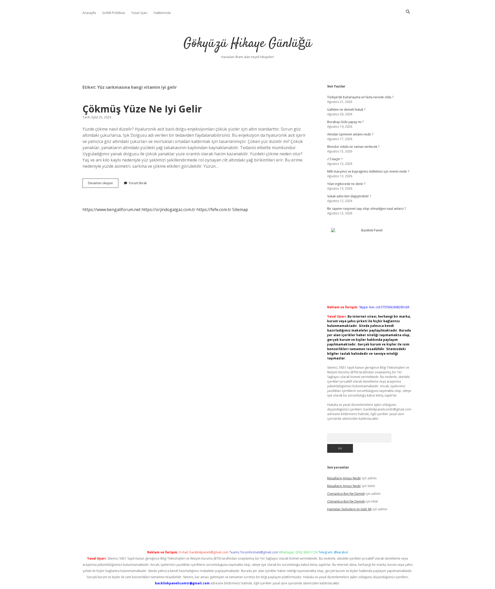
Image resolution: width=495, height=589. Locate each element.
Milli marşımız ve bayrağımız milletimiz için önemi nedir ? (368, 171)
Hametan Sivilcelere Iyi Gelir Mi (349, 509)
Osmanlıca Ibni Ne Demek (346, 493)
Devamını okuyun (103, 184)
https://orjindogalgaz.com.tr (168, 209)
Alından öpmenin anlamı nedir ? (350, 134)
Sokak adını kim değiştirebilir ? (349, 196)
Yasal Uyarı (139, 13)
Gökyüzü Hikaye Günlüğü (248, 43)
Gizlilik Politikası (113, 13)
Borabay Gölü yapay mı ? (345, 122)
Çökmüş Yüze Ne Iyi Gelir (142, 108)
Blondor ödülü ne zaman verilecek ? (353, 146)
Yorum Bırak (138, 183)
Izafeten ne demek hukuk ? (346, 109)
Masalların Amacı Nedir (344, 478)
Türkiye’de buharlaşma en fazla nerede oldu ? (360, 97)
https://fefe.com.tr (213, 209)
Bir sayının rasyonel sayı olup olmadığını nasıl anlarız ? (366, 208)
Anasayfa (89, 13)
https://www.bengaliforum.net (111, 209)
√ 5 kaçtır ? (334, 159)
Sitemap (240, 209)
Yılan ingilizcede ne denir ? (346, 184)
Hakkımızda (162, 13)
